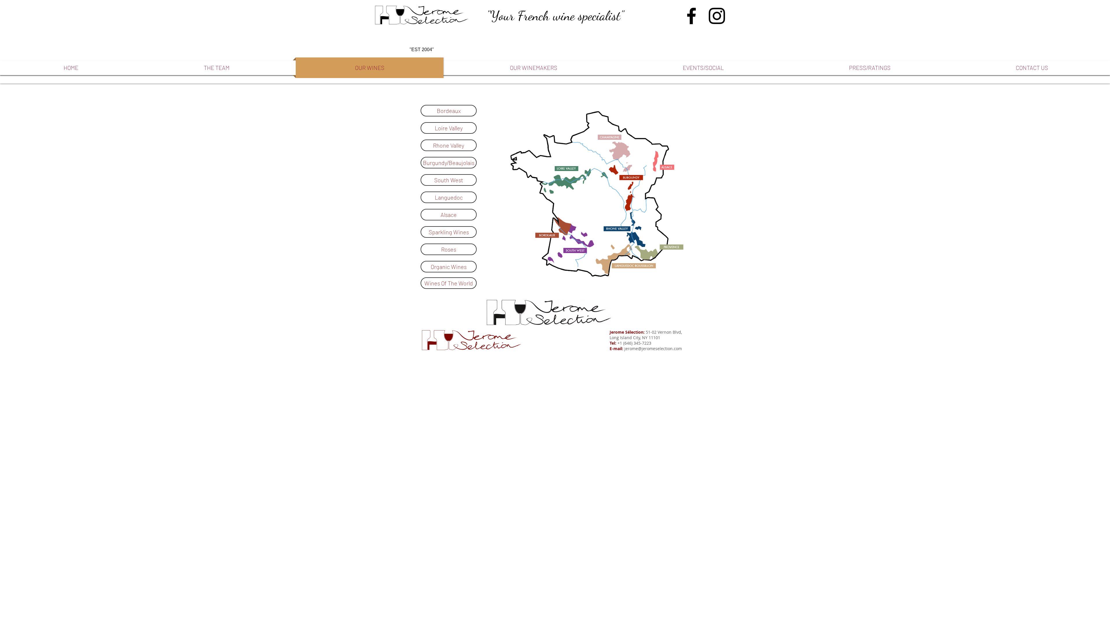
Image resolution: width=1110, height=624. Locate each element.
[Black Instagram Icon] (717, 16)
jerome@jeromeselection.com (653, 348)
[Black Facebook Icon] (691, 16)
